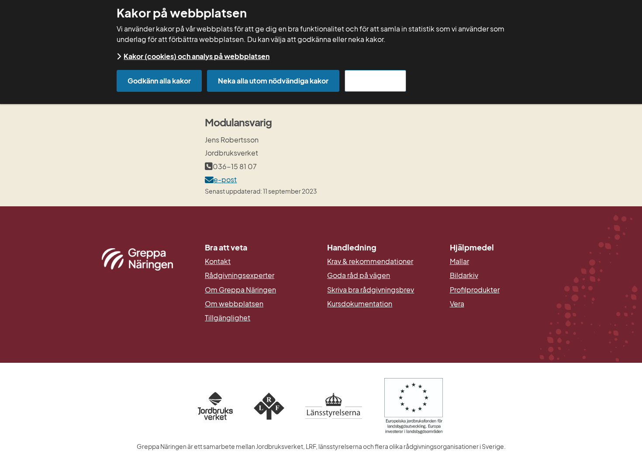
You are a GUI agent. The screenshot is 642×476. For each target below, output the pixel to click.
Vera (457, 303)
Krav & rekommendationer (370, 261)
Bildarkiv (504, 275)
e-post (225, 179)
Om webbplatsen (234, 303)
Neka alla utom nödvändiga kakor (273, 80)
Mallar (459, 261)
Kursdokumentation (359, 303)
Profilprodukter (475, 289)
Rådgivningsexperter (239, 275)
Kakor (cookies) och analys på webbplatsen (196, 56)
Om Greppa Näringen (240, 289)
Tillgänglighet (227, 317)
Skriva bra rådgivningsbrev (370, 289)
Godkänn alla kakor (159, 80)
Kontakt (218, 261)
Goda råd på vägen (358, 275)
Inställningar (375, 80)
